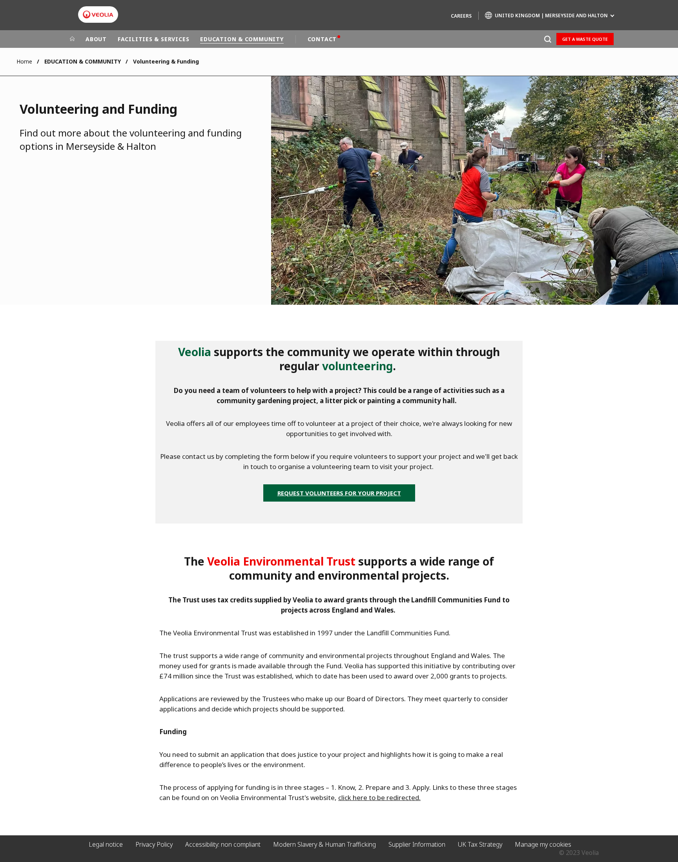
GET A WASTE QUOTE (585, 39)
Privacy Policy (154, 844)
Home (24, 61)
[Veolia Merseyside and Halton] (98, 14)
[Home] (72, 39)
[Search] (547, 39)
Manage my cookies (543, 844)
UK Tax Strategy (480, 844)
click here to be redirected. (379, 797)
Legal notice (106, 844)
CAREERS (461, 16)
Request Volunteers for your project (339, 493)
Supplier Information (416, 844)
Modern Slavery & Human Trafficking (324, 844)
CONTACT (322, 39)
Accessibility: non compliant (223, 844)
